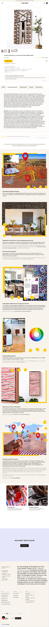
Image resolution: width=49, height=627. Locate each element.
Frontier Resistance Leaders (6, 574)
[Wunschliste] (44, 3)
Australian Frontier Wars (5, 571)
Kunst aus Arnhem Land (28, 144)
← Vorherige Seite (8, 144)
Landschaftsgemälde (32, 145)
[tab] (3, 87)
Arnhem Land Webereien (18, 144)
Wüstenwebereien (24, 145)
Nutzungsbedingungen (6, 604)
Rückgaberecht (4, 600)
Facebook (16, 593)
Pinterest (16, 595)
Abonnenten (42, 144)
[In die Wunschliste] (47, 61)
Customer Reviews (5, 593)
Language (12, 618)
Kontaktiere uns (4, 598)
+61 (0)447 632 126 (29, 602)
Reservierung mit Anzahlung (9, 63)
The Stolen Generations (5, 579)
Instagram (16, 597)
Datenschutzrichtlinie (5, 602)
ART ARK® (7, 624)
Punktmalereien (36, 144)
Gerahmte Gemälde (16, 145)
